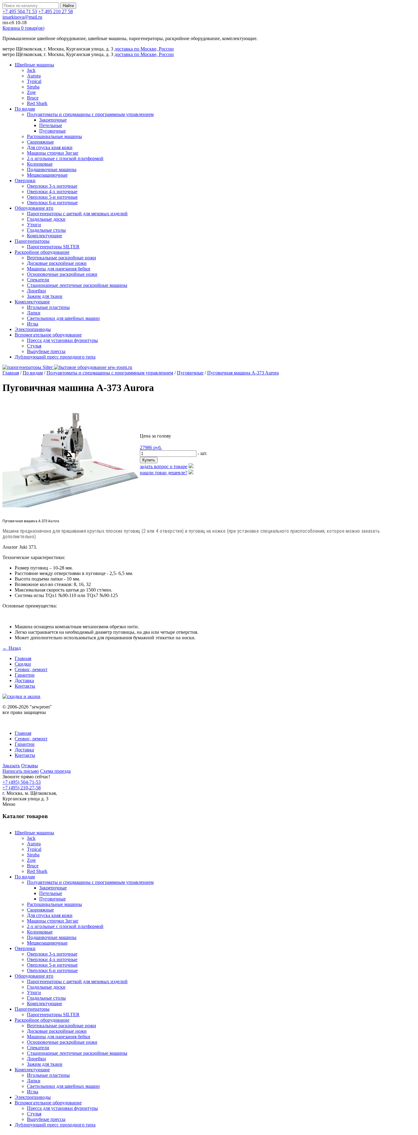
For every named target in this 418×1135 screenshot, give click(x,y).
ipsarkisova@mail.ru (22, 17)
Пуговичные (52, 130)
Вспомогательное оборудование (48, 334)
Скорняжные (40, 142)
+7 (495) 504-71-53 (21, 782)
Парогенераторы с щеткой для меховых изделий (77, 213)
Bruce (33, 97)
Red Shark (37, 103)
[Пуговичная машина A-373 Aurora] (71, 505)
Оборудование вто (34, 208)
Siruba (33, 86)
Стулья (34, 345)
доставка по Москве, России (144, 48)
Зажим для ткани (44, 296)
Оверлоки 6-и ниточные (52, 202)
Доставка (24, 680)
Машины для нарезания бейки (58, 268)
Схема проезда (55, 771)
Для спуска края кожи (50, 147)
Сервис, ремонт (31, 669)
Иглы (32, 323)
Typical (34, 81)
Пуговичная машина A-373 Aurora (243, 372)
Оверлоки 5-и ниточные (52, 197)
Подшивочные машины (52, 169)
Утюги (34, 224)
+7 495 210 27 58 (55, 11)
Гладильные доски (46, 219)
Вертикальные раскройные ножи (61, 257)
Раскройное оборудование (42, 252)
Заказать (11, 765)
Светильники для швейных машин (63, 318)
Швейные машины (34, 64)
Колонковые (40, 164)
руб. (151, 447)
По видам (25, 108)
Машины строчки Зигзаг (53, 153)
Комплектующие (44, 235)
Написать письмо (20, 771)
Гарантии (25, 675)
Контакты (25, 686)
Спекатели (38, 279)
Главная (10, 372)
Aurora (34, 75)
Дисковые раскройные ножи (57, 263)
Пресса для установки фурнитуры (62, 340)
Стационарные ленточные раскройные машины (77, 285)
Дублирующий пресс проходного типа (55, 356)
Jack (31, 70)
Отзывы (29, 765)
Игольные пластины (48, 307)
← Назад (11, 648)
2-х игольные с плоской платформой (65, 158)
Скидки (23, 664)
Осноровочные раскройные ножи (62, 274)
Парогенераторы (32, 241)
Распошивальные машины (54, 136)
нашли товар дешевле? (163, 472)
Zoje (31, 92)
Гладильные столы (46, 230)
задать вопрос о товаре (163, 466)
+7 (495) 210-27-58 (21, 787)
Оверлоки (25, 180)
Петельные (50, 125)
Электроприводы (33, 329)
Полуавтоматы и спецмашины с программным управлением (90, 114)
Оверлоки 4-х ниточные (52, 191)
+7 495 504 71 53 (19, 11)
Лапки (33, 312)
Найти (68, 5)
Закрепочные (53, 119)
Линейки (36, 290)
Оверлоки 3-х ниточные (52, 186)
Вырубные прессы (46, 351)
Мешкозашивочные (47, 175)
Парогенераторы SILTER (53, 246)
